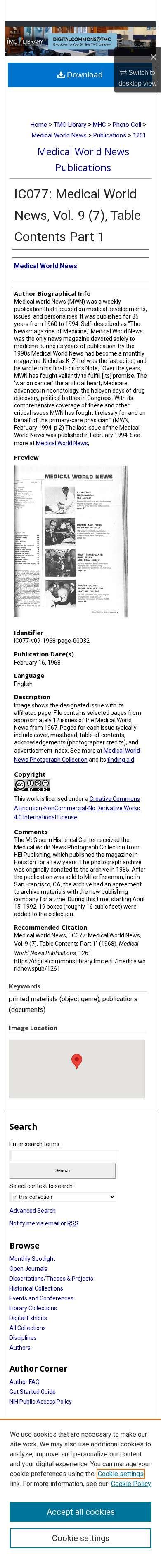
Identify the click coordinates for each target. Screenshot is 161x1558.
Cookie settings (121, 1474)
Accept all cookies (81, 1512)
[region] (80, 1488)
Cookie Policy (131, 1484)
